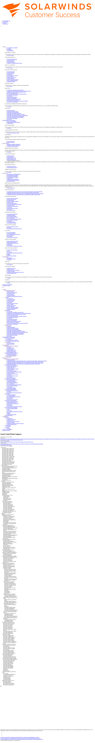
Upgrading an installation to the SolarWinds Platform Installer (9, 477)
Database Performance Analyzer (12, 111)
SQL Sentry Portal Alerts (7, 664)
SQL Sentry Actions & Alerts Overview (9, 644)
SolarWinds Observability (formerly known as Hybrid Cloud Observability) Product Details (23, 192)
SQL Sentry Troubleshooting (8, 541)
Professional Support (10, 155)
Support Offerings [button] (6, 143)
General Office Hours (11, 72)
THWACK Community (25, 443)
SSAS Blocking (7, 591)
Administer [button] (3, 513)
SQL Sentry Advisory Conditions (9, 640)
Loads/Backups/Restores (8, 615)
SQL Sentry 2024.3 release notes (7, 458)
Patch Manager (9, 236)
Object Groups (5, 497)
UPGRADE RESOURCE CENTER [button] (11, 340)
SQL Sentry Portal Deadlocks (8, 666)
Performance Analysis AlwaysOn (10, 576)
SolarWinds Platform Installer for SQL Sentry (8, 472)
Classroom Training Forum (11, 273)
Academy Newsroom (10, 271)
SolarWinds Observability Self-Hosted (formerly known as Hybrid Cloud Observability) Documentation (63, 438)
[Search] (11, 446)
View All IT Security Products (12, 237)
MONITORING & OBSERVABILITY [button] (12, 358)
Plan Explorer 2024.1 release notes (8, 463)
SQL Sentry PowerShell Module (8, 519)
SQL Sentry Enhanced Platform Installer (9, 470)
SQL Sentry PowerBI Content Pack (9, 656)
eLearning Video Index (11, 62)
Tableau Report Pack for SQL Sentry (9, 657)
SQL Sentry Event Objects (7, 624)
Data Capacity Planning (7, 550)
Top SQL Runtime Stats (8, 574)
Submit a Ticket (18, 443)
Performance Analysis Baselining (9, 564)
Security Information (22, 739)
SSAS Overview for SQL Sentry (9, 581)
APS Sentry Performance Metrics (10, 619)
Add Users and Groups (7, 518)
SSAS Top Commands (8, 586)
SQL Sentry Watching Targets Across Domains (9, 530)
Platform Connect (6, 670)
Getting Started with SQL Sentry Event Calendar (9, 488)
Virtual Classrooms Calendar (12, 59)
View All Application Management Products (14, 252)
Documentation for (3, 444)
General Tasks (4, 493)
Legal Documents (3, 739)
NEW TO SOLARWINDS (7, 284)
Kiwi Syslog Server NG (11, 210)
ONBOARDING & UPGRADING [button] (9, 120)
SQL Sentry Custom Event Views (9, 623)
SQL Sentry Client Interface (7, 501)
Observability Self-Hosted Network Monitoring (15, 117)
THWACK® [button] (7, 417)
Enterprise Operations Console (12, 208)
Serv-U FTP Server (10, 235)
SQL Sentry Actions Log (7, 559)
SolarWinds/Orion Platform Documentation (22, 438)
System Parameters (6, 540)
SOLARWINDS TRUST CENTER (34, 738)
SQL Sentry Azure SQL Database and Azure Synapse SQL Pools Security (9, 532)
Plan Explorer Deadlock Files (8, 684)
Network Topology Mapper (12, 203)
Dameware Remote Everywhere (12, 241)
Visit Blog (9, 426)
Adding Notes (4, 494)
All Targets (5, 500)
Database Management (11, 110)
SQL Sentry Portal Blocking (8, 665)
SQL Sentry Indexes (7, 575)
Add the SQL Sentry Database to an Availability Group (9, 549)
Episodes (8, 282)
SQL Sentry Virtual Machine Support (9, 561)
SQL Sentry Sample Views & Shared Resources (9, 630)
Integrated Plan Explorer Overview (8, 680)
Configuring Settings (5, 492)
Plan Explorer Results (7, 682)
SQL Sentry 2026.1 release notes (7, 451)
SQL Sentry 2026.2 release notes (7, 449)
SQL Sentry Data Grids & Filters (9, 509)
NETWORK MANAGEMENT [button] (10, 364)
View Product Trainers (11, 60)
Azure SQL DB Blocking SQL (9, 608)
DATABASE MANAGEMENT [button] (10, 389)
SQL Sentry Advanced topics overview (9, 539)
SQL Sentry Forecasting (7, 655)
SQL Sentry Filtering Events (8, 627)
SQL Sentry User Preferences (8, 510)
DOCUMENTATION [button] (9, 415)
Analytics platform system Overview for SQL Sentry (10, 618)
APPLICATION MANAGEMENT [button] (11, 407)
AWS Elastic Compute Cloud (8, 676)
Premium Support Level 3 (11, 159)
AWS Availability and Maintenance (9, 674)
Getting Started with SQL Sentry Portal (9, 511)
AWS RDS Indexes (6, 677)
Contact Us (5, 22)
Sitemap (41, 739)
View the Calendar (10, 76)
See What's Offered (10, 55)
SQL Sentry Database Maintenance (9, 551)
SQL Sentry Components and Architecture (9, 552)
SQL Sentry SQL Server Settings (9, 647)
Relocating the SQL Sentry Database (9, 522)
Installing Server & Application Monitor (14, 321)
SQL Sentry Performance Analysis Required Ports (9, 538)
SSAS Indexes (6, 588)
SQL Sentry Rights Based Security (9, 526)
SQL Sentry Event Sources (8, 625)
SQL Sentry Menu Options (8, 502)
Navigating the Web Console (12, 319)
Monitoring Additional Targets (7, 484)
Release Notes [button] (3, 447)
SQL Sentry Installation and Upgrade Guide (9, 466)
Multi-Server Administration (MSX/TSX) (8, 544)
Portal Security (5, 669)
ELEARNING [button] (7, 310)
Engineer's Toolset (10, 202)
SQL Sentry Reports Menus (8, 654)
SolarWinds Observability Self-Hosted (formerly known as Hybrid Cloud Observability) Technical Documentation (27, 360)
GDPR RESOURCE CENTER (22, 738)
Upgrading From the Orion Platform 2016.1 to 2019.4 (16, 92)
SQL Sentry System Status (7, 560)
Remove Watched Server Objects (9, 547)
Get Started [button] (3, 481)
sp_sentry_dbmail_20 (7, 545)
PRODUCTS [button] (5, 173)
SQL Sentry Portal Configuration (8, 474)
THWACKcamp (30, 441)
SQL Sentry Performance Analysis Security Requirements (9, 536)
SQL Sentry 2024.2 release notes (7, 459)
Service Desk (9, 119)
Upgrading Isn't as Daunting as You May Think (15, 90)
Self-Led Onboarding (10, 141)
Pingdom (8, 254)
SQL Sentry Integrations (7, 555)
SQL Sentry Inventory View (8, 558)
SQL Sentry (9, 227)
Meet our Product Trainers (22, 441)
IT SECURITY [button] (7, 393)
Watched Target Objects (7, 554)
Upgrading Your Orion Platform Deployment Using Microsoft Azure (19, 91)
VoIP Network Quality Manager (12, 206)
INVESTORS (7, 737)
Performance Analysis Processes (9, 570)
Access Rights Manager (11, 233)
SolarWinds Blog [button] (8, 425)
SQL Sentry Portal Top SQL (8, 663)
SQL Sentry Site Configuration (8, 557)
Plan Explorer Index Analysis (8, 683)
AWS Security (5, 673)
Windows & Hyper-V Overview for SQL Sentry (10, 598)
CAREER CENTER (14, 737)
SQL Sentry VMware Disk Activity (10, 595)
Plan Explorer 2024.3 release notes (8, 462)
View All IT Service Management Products (14, 246)
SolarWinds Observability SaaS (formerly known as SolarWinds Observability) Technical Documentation (25, 193)
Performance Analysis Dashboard (8, 563)
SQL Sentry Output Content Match (9, 653)
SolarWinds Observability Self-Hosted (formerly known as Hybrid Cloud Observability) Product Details (25, 361)
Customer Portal (5, 23)
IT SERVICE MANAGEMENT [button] (10, 400)
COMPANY (2, 737)
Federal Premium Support (11, 166)
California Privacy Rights (14, 739)
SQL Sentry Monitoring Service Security (10, 527)
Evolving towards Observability (6, 441)
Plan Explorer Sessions (7, 681)
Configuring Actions (5, 491)
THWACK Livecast (10, 269)
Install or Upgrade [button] (4, 465)
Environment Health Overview (7, 495)
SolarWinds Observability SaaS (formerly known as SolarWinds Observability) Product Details (23, 194)
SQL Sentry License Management (9, 516)
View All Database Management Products (14, 228)
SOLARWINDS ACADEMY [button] (10, 290)
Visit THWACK (10, 264)
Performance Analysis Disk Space (10, 572)
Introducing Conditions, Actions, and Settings (8, 489)
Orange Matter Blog (33, 443)
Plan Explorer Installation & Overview (8, 473)
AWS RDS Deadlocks (7, 678)
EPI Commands (6, 520)
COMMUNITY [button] (5, 256)
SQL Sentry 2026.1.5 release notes (8, 450)
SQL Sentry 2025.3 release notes (7, 452)
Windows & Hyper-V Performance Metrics (10, 600)
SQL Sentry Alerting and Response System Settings (9, 646)
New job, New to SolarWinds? (12, 324)
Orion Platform (9, 74)
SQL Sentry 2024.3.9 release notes (8, 457)
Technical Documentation (5, 443)
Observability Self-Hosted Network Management (15, 116)
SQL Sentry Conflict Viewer (8, 633)
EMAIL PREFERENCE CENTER (32, 737)
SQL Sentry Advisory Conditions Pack (10, 641)
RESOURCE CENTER (22, 737)
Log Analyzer (9, 207)
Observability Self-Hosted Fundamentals (14, 113)
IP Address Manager (10, 78)
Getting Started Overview (6, 482)
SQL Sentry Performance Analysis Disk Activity (10, 571)
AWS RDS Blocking (7, 679)
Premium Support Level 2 (11, 158)
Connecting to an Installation (8, 517)
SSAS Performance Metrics (9, 582)
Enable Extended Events (7, 542)
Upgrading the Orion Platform (12, 95)
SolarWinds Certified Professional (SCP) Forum (15, 272)
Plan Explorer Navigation (6, 512)
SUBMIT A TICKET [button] (6, 430)
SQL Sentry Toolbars (7, 503)
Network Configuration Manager (12, 79)
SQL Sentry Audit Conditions (8, 639)
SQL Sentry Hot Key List (7, 504)
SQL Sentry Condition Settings (8, 635)
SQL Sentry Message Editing (8, 651)
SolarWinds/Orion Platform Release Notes (37, 438)
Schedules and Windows (7, 498)
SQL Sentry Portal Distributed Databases (10, 659)
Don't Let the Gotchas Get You (12, 93)
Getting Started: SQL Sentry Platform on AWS (9, 672)
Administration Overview (6, 515)
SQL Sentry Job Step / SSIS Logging (9, 631)
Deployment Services (10, 142)
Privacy (8, 739)
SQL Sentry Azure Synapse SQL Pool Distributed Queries (10, 614)
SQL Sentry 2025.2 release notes (7, 453)
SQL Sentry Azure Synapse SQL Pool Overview (9, 612)
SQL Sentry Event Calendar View (9, 506)
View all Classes (10, 67)
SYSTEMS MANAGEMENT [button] (10, 378)
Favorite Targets (6, 496)
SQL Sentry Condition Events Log (9, 637)
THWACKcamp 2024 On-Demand (13, 270)
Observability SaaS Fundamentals (13, 112)
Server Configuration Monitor (12, 385)
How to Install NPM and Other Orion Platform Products (16, 94)
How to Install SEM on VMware (12, 322)
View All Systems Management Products (14, 384)
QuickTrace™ (6, 580)
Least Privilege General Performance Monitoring (9, 524)
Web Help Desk (10, 245)
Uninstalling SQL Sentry (6, 480)
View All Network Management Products (14, 204)
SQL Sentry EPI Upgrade (6, 475)
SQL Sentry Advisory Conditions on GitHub (9, 643)
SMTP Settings (5, 521)
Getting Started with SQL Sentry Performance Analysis (7, 486)
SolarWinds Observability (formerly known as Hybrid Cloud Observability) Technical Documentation (24, 191)
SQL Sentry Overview (7, 568)
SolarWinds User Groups (11, 268)
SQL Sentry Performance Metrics (9, 565)
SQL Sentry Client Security (8, 528)
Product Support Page (11, 187)
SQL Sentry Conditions (6, 634)
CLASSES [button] (7, 297)
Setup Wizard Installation (6, 469)
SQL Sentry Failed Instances (8, 632)
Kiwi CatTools (9, 209)
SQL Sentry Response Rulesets (8, 652)
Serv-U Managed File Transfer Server (13, 234)
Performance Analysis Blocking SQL (10, 579)
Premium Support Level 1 (11, 157)
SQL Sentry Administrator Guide (8, 514)
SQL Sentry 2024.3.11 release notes (8, 456)
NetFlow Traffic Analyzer (11, 77)
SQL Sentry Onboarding (6, 483)
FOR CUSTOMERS (4, 738)
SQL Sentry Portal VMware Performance (8, 668)
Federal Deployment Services (12, 167)
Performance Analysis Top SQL (9, 573)
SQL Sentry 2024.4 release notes (7, 455)
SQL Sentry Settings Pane (7, 507)
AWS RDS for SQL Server (8, 675)
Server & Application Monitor (12, 80)
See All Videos (9, 86)
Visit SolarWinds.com (6, 20)
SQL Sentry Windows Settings (8, 650)
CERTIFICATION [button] (8, 325)
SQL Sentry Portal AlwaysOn (8, 662)
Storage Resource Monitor (11, 381)
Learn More (9, 106)
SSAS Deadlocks (7, 592)
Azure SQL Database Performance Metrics (10, 605)
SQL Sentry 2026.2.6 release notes (8, 448)
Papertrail (8, 253)
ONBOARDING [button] (8, 342)
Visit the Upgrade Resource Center (13, 132)
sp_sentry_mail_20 (6, 546)
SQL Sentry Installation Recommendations (9, 467)
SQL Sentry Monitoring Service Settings (9, 556)
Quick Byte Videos (10, 61)
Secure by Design (15, 441)
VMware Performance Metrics (9, 594)
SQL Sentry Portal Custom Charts (9, 660)
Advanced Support (10, 156)
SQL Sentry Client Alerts (7, 508)
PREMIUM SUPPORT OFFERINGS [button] (11, 346)
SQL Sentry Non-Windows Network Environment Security (9, 534)
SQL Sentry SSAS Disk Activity (10, 584)
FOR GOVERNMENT (12, 738)
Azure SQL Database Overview (8, 603)
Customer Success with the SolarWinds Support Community (17, 323)
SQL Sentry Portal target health (8, 661)
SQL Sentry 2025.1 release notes (7, 454)
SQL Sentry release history (6, 460)
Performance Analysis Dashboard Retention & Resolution (9, 567)
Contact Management (7, 499)
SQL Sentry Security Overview (7, 525)
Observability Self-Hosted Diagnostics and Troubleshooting (17, 115)
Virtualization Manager (11, 81)
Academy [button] (4, 46)
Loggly (8, 250)
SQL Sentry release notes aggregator (8, 461)
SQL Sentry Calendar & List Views (8, 622)
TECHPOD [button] (7, 427)
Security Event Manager (11, 232)
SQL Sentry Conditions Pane (8, 505)
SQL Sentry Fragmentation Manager (10, 577)
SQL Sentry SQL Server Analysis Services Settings (9, 649)
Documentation (5, 21)
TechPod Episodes (40, 443)
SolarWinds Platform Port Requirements (7, 438)
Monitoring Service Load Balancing (9, 553)
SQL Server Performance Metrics (10, 569)
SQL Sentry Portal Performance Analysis (9, 658)
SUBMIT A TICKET (6, 285)
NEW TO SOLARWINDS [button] (9, 338)
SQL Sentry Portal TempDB (8, 667)
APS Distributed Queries (8, 620)
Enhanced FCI (5, 562)
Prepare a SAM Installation (11, 320)
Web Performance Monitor (11, 255)
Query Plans (6, 578)
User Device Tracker (10, 205)
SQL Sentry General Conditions (8, 638)
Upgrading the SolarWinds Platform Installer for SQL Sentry (9, 479)
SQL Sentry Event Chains (7, 626)
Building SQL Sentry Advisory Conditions (9, 490)
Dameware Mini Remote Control (12, 243)
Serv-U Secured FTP (10, 383)
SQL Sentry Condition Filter (8, 636)
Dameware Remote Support (12, 242)
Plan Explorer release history (7, 464)
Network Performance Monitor (12, 75)
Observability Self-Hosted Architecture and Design (16, 114)
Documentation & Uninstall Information (33, 739)
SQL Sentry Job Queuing (7, 628)
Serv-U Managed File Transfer (12, 382)
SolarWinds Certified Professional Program (14, 63)
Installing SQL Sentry (6, 468)
